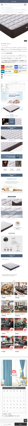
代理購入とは (4, 74)
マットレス (9, 8)
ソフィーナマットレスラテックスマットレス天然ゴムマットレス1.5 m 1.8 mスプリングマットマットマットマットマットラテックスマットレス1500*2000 (14, 11)
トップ (2, 8)
